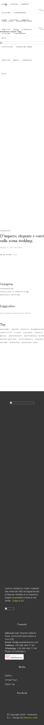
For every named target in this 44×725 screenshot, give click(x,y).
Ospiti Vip (10, 684)
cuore (17, 332)
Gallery (8, 675)
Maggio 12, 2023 (6, 247)
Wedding (15, 342)
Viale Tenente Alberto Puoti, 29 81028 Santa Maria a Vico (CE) (20, 636)
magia (3, 336)
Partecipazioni (8, 339)
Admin (19, 247)
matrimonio (15, 336)
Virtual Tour (11, 679)
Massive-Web (30, 717)
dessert (28, 332)
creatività (6, 332)
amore (15, 329)
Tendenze (5, 231)
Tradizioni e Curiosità (13, 292)
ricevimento (26, 339)
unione (4, 342)
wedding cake (30, 342)
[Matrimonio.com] (22, 657)
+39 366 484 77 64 (25, 645)
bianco (25, 329)
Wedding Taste (8, 295)
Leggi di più (18, 600)
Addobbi (4, 329)
